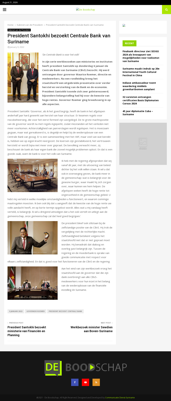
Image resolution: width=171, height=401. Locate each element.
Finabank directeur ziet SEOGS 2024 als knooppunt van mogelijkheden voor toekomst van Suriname (141, 56)
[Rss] (96, 382)
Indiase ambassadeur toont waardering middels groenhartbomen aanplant (139, 86)
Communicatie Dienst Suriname (120, 397)
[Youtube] (85, 382)
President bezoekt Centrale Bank (65, 311)
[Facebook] (74, 382)
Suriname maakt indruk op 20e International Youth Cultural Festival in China (141, 72)
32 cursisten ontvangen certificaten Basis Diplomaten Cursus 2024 (141, 100)
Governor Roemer (36, 311)
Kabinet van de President (19, 30)
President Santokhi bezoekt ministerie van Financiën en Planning (27, 331)
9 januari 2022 (15, 311)
